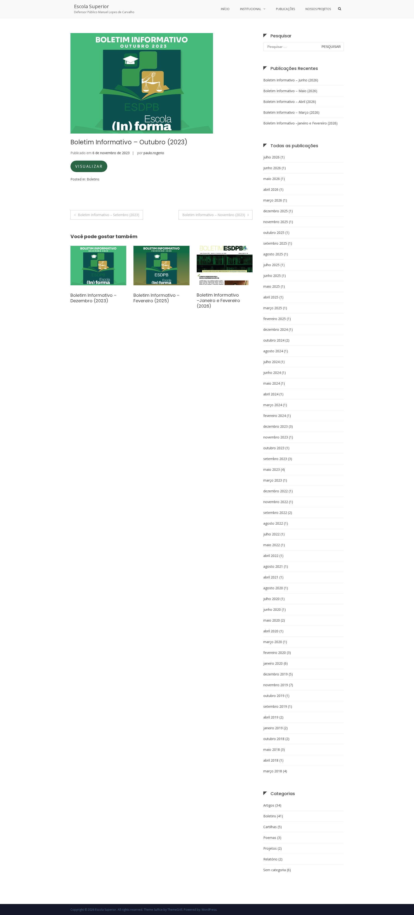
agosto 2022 (273, 523)
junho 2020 (272, 609)
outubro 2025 (273, 232)
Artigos (268, 805)
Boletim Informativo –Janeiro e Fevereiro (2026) (155, 300)
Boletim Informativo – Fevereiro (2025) (93, 298)
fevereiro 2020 (274, 652)
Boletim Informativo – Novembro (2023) (213, 215)
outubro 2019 (273, 695)
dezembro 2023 (275, 426)
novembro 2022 (275, 502)
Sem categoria (274, 870)
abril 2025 (270, 297)
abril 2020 (270, 631)
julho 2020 (271, 598)
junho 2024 (272, 372)
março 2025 (272, 308)
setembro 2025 (275, 243)
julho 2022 (271, 534)
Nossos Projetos (318, 9)
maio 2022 (271, 545)
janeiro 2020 (273, 663)
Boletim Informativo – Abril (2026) (289, 101)
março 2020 (272, 642)
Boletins (93, 179)
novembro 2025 (275, 221)
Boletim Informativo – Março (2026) (291, 112)
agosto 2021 (273, 566)
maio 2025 (271, 286)
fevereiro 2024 (274, 415)
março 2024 (272, 405)
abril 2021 (270, 577)
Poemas (269, 837)
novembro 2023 (275, 437)
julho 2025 (271, 265)
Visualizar (89, 166)
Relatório (270, 859)
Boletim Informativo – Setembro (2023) (108, 215)
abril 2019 (270, 717)
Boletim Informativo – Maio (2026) (290, 91)
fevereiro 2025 (274, 318)
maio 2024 (271, 383)
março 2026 (272, 200)
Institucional (250, 9)
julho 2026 (271, 157)
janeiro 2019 (273, 728)
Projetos (270, 848)
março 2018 (272, 771)
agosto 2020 (273, 588)
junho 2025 (272, 275)
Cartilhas (270, 827)
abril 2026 (270, 189)
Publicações (285, 9)
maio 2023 (271, 469)
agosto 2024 (273, 351)
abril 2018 (270, 760)
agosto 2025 (273, 254)
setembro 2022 (275, 512)
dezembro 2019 (275, 674)
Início (225, 9)
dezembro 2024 (275, 329)
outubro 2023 (273, 448)
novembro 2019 (275, 685)
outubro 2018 (273, 738)
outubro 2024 (273, 340)
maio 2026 (271, 178)
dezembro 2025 (275, 211)
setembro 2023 (275, 458)
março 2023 (272, 480)
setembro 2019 (275, 706)
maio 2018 (271, 749)
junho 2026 (272, 168)
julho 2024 (271, 361)
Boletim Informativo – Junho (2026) (290, 80)
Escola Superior (91, 6)
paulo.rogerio (154, 153)
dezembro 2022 (275, 491)
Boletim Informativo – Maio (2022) (220, 298)
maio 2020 (271, 620)
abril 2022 (270, 555)
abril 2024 (270, 394)
